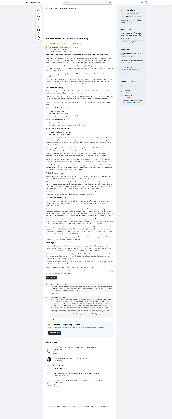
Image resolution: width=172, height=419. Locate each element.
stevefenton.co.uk (134, 13)
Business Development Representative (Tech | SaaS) (132, 54)
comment (53, 277)
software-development (53, 43)
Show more (129, 22)
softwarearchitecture (76, 43)
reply (56, 293)
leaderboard (128, 102)
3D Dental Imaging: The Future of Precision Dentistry (70, 358)
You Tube (93, 406)
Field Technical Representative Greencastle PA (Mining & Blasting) (132, 61)
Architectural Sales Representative (130, 67)
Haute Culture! (125, 38)
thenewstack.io (67, 51)
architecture (64, 43)
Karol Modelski (59, 375)
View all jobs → (125, 74)
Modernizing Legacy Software (130, 42)
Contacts (86, 406)
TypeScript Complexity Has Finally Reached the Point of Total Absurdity (76, 373)
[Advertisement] (79, 394)
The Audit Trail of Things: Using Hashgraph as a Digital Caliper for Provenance (78, 380)
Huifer (56, 360)
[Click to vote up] (52, 294)
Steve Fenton (58, 368)
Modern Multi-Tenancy (60, 366)
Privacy (74, 406)
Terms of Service (53, 410)
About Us (80, 406)
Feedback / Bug (66, 406)
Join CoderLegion (54, 332)
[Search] (110, 2)
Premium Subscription (103, 406)
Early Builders (63, 410)
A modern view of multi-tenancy (72, 271)
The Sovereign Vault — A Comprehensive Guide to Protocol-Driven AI (75, 347)
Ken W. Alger (58, 350)
